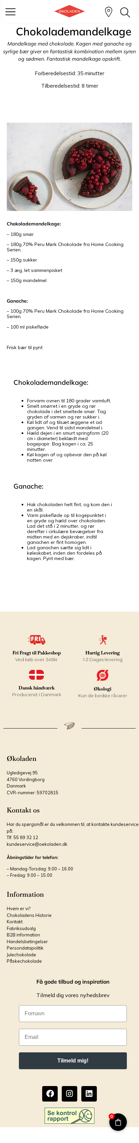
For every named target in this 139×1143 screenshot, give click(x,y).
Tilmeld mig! (72, 1060)
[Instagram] (69, 1094)
